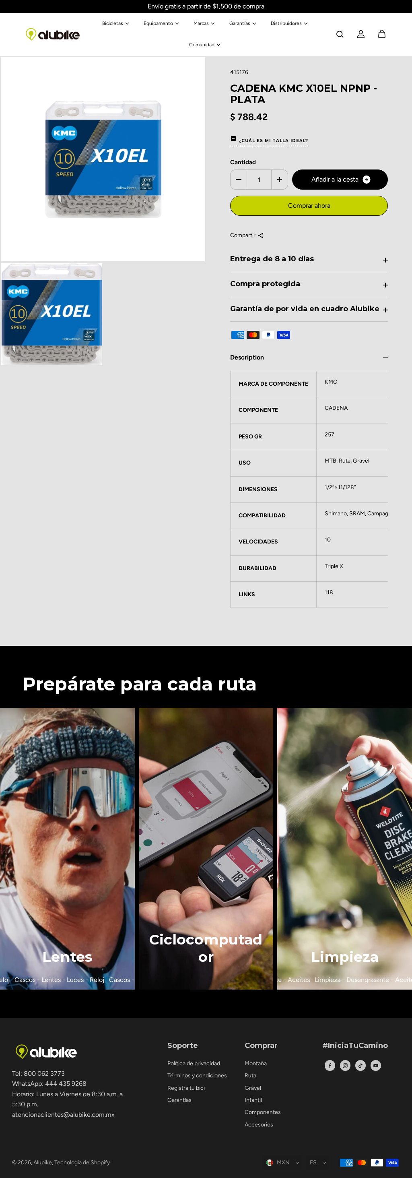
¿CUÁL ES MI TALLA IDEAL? (273, 140)
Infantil (253, 1100)
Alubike (42, 1162)
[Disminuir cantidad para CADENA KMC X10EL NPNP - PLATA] (238, 179)
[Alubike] (53, 34)
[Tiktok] (360, 1065)
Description (247, 357)
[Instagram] (345, 1065)
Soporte (182, 1046)
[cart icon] (381, 34)
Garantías (239, 23)
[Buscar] (340, 34)
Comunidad (201, 45)
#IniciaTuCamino (355, 1046)
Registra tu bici (186, 1088)
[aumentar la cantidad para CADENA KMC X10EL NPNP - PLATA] (279, 179)
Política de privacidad (193, 1063)
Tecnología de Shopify (82, 1162)
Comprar (261, 1046)
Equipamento (158, 23)
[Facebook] (330, 1065)
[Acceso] (361, 34)
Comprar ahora (309, 205)
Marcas (201, 23)
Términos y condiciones (197, 1075)
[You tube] (375, 1065)
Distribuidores (286, 23)
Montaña (256, 1063)
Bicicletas (112, 23)
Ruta (250, 1075)
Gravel (253, 1088)
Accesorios (259, 1124)
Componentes (263, 1112)
